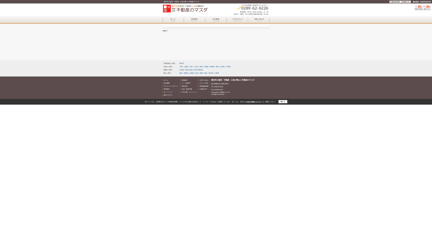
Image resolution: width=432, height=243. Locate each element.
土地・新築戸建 (187, 89)
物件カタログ (168, 95)
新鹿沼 (186, 73)
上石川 (196, 67)
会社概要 (167, 83)
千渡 (180, 67)
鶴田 (201, 73)
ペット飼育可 (186, 83)
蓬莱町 (212, 67)
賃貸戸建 (185, 86)
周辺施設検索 (204, 86)
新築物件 (185, 80)
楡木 (205, 73)
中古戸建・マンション (189, 92)
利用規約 (167, 89)
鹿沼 (180, 73)
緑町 (201, 67)
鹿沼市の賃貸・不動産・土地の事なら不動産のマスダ (232, 80)
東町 (217, 67)
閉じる (283, 101)
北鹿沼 (192, 73)
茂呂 (191, 67)
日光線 (181, 70)
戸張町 (228, 67)
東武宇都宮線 (198, 70)
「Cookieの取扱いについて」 (254, 102)
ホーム (166, 80)
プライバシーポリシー (171, 86)
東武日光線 (189, 70)
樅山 (197, 73)
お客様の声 (203, 89)
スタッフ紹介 (204, 83)
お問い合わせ (204, 80)
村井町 (222, 67)
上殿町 (186, 67)
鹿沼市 (181, 63)
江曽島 (217, 73)
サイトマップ (168, 92)
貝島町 (206, 67)
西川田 (211, 73)
